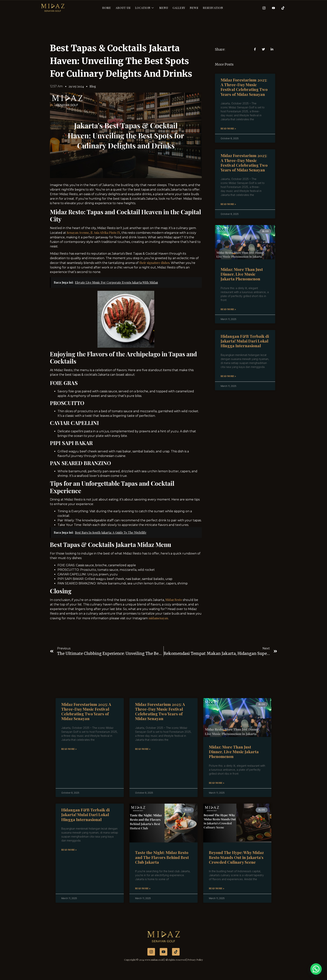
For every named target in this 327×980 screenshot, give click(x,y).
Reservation (213, 8)
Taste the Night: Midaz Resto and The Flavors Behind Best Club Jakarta (162, 857)
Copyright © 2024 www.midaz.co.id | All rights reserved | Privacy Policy (163, 959)
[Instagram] (262, 8)
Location (142, 8)
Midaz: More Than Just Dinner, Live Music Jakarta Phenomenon (242, 274)
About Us (123, 8)
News (194, 8)
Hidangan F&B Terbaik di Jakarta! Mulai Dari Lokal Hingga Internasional (245, 340)
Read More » (228, 128)
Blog (93, 86)
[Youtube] (272, 8)
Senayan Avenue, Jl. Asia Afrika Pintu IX (93, 233)
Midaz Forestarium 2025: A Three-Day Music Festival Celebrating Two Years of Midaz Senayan (244, 87)
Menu (163, 8)
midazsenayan (158, 618)
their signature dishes (154, 263)
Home (106, 8)
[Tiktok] (281, 8)
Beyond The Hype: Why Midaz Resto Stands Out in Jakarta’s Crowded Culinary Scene (236, 857)
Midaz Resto (173, 600)
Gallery (179, 8)
